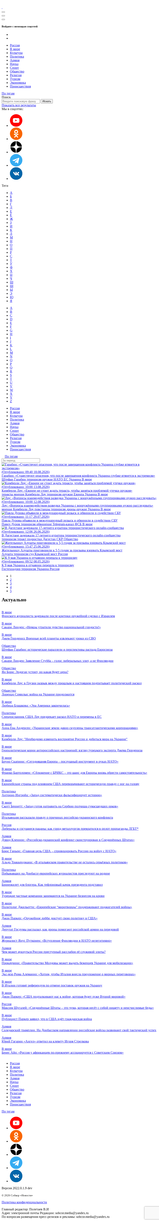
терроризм (34, 479)
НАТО (59, 479)
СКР (60, 539)
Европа (79, 494)
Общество (17, 71)
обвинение (44, 524)
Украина (75, 479)
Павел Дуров (11, 524)
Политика (17, 56)
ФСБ (78, 524)
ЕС (66, 479)
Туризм (15, 79)
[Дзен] (16, 152)
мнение (19, 494)
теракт (22, 539)
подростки (35, 539)
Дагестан (50, 539)
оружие (48, 479)
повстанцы (43, 509)
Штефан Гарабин (14, 479)
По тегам (8, 93)
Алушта (8, 554)
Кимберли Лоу (36, 494)
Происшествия (20, 86)
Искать (46, 101)
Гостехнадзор (11, 569)
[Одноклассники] (16, 139)
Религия (16, 75)
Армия (14, 60)
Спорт (14, 67)
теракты (8, 494)
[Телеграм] (16, 165)
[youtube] (16, 125)
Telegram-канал (64, 524)
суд (32, 554)
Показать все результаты (19, 105)
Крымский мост (46, 554)
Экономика (18, 82)
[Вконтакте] (16, 178)
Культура (16, 53)
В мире (15, 49)
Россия (15, 45)
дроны (71, 509)
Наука (14, 64)
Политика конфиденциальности (24, 1202)
